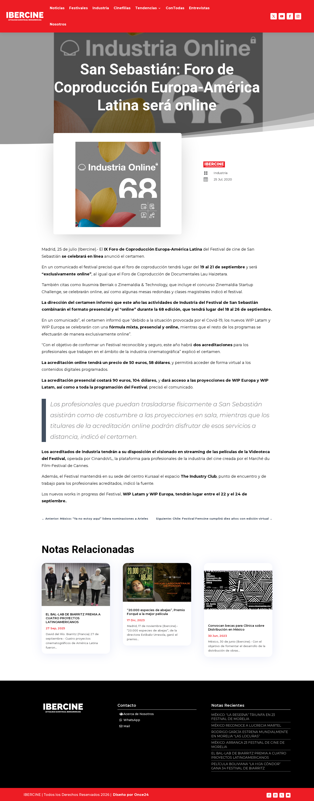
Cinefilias (122, 8)
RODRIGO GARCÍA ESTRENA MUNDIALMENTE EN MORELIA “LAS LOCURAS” (249, 734)
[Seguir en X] (273, 16)
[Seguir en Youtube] (282, 16)
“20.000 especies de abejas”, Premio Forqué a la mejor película (156, 612)
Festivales (78, 8)
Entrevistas (199, 8)
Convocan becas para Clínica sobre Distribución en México (236, 627)
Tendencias (146, 8)
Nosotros (58, 24)
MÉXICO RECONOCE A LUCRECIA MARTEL (246, 725)
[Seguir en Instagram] (298, 16)
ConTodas (175, 8)
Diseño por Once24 (131, 795)
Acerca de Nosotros (138, 714)
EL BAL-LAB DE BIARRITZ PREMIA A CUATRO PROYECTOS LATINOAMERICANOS (73, 618)
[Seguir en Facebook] (290, 16)
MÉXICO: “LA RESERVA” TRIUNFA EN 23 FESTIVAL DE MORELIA (243, 717)
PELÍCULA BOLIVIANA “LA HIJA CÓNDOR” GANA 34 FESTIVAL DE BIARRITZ (245, 766)
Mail (126, 726)
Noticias (57, 8)
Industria (100, 8)
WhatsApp (131, 720)
